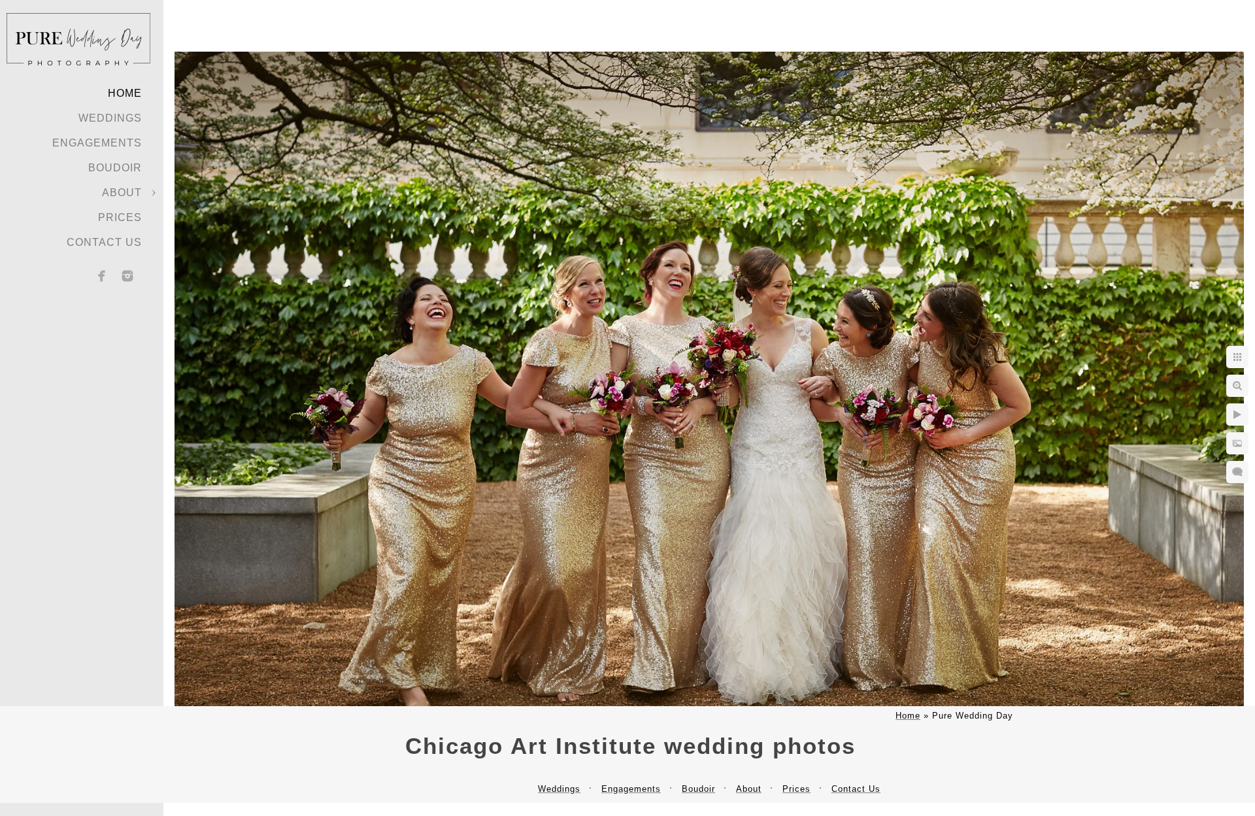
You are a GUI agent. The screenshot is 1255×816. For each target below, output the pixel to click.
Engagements (97, 142)
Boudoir (115, 167)
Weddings (110, 118)
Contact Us (104, 242)
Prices (120, 217)
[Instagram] (127, 276)
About (122, 192)
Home (125, 93)
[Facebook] (102, 276)
